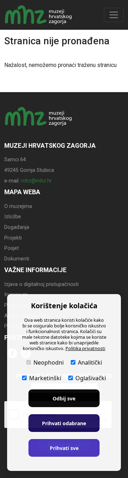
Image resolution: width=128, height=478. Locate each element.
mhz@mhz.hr (36, 181)
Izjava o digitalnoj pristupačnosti (41, 284)
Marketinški (45, 378)
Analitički (90, 362)
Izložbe (12, 217)
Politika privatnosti (85, 348)
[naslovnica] (38, 123)
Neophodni (48, 362)
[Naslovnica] (38, 15)
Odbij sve (64, 398)
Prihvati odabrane (64, 423)
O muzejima (18, 206)
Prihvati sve (64, 448)
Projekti (13, 238)
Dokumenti (16, 259)
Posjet (11, 248)
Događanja (16, 227)
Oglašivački (90, 378)
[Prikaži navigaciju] (114, 15)
